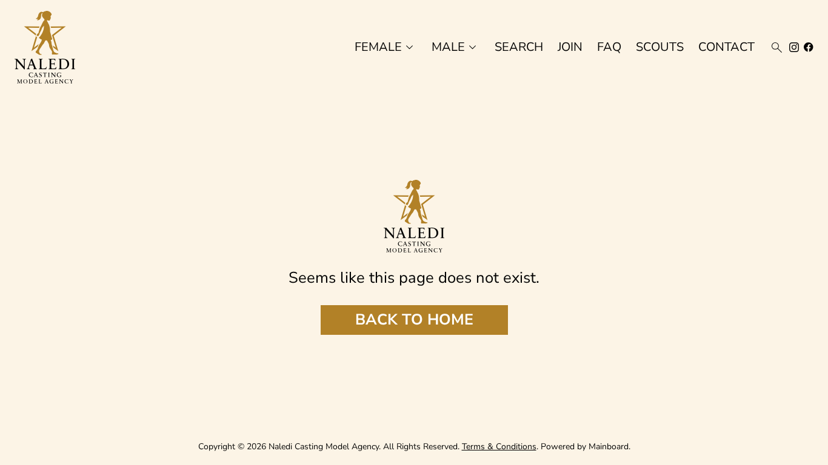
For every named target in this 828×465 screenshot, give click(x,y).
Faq (609, 47)
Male (456, 47)
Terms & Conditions (499, 446)
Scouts (660, 47)
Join (570, 47)
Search (519, 47)
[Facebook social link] (808, 47)
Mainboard (609, 446)
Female (386, 47)
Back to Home (414, 319)
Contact (726, 47)
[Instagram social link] (794, 47)
